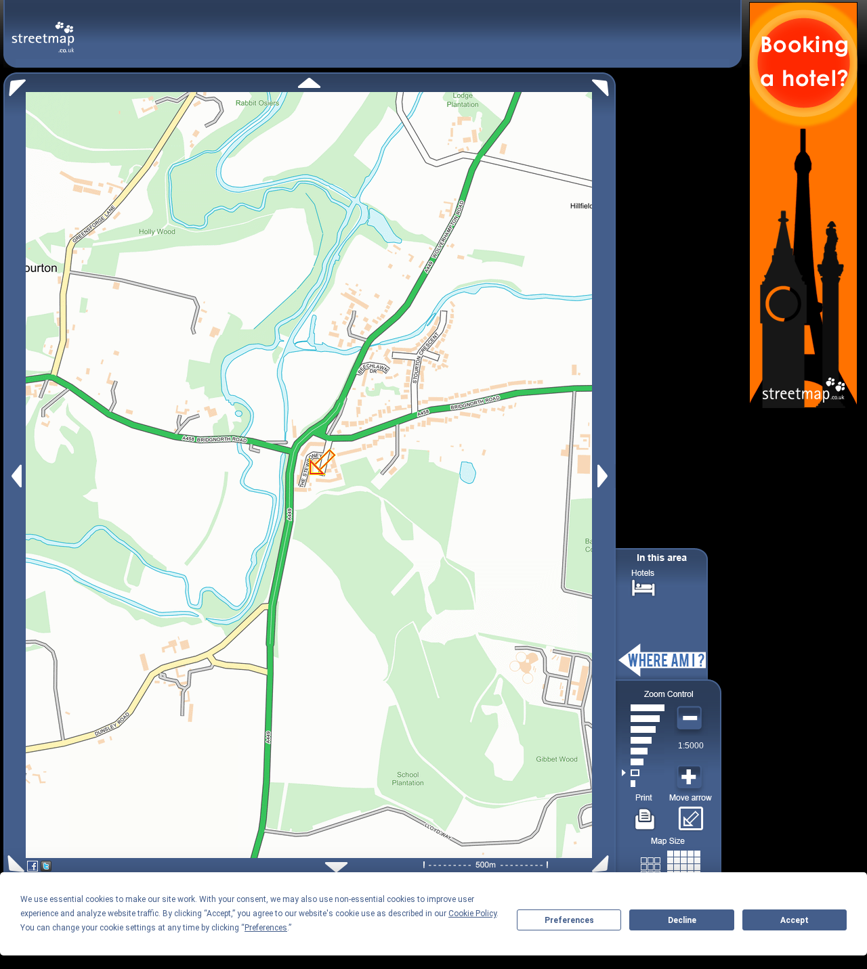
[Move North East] (604, 84)
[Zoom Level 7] (643, 718)
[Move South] (336, 867)
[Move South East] (603, 863)
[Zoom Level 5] (643, 740)
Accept (794, 920)
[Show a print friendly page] (645, 814)
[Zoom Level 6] (643, 729)
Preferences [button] (266, 927)
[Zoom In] (691, 777)
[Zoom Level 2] (643, 772)
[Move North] (309, 83)
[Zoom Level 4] (643, 751)
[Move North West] (14, 84)
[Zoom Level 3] (643, 762)
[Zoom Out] (691, 719)
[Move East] (604, 476)
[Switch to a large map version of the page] (670, 864)
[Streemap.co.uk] (43, 29)
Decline (682, 920)
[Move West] (15, 476)
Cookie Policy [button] (472, 913)
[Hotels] (643, 586)
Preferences (569, 920)
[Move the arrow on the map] (690, 814)
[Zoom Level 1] (643, 783)
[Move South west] (13, 863)
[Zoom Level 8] (643, 707)
